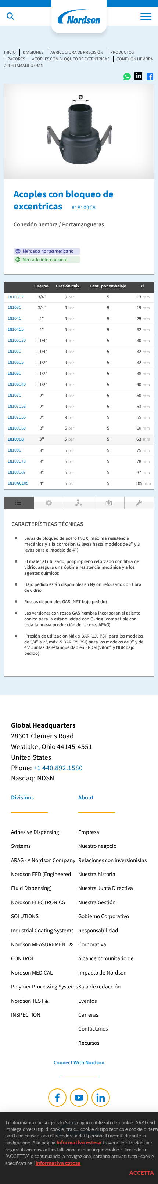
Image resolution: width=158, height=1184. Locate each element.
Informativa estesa (79, 1143)
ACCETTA (141, 1173)
